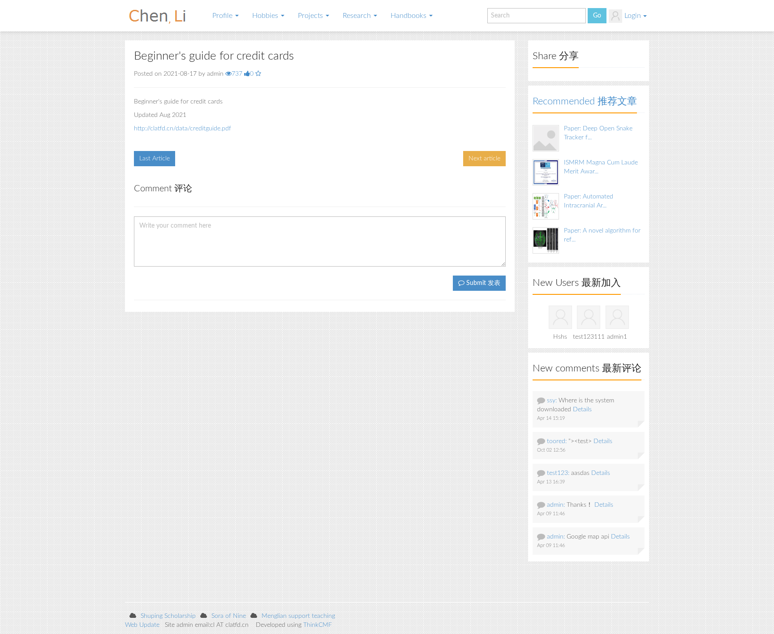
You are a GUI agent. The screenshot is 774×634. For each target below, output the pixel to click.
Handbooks (409, 15)
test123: (558, 473)
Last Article (154, 158)
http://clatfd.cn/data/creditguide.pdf (182, 128)
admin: (556, 505)
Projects (311, 15)
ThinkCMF (317, 625)
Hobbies (266, 15)
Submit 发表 (482, 283)
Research (358, 15)
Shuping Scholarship (168, 616)
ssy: (552, 400)
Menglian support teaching (298, 616)
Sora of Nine (228, 616)
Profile (223, 15)
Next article (484, 158)
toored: (557, 441)
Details (582, 409)
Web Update (142, 625)
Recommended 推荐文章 (585, 101)
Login (632, 15)
